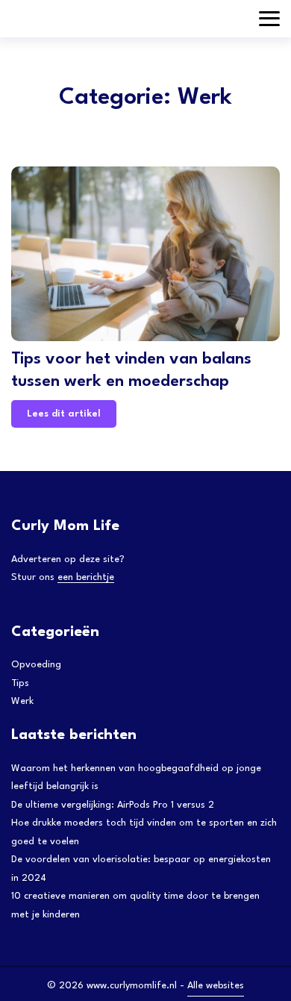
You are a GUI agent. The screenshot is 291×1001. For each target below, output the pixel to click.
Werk (22, 701)
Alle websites (215, 986)
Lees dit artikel (64, 414)
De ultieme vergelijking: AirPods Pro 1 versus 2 (112, 805)
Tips (20, 683)
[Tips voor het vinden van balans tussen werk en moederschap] (145, 253)
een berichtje (85, 577)
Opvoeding (36, 665)
